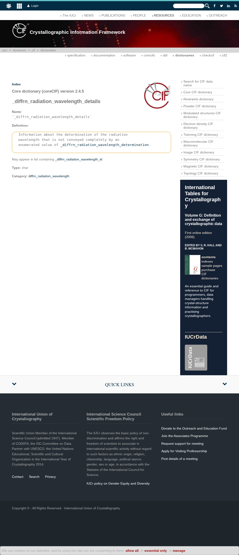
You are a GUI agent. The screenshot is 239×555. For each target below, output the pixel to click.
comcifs (149, 55)
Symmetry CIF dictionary (201, 159)
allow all (132, 550)
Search (34, 477)
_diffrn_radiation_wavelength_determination (104, 145)
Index (16, 84)
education (191, 15)
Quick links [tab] (119, 384)
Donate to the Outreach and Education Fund (194, 428)
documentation (104, 55)
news (89, 15)
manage (179, 550)
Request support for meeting (182, 443)
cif (33, 50)
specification (76, 55)
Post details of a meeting (179, 459)
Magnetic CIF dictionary (200, 166)
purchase (208, 270)
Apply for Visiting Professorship (184, 451)
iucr (4, 50)
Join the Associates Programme (184, 436)
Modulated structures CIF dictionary (202, 115)
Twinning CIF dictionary (200, 134)
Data (196, 337)
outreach (218, 15)
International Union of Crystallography (92, 508)
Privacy (50, 477)
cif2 (224, 55)
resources (164, 15)
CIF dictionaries (209, 276)
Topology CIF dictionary (200, 173)
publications (113, 15)
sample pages (211, 265)
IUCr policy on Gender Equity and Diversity (118, 483)
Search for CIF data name (198, 83)
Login (35, 5)
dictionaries (48, 50)
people (139, 15)
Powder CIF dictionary (199, 106)
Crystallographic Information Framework (77, 32)
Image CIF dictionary (198, 152)
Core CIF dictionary (197, 92)
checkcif (208, 55)
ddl (165, 55)
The (69, 15)
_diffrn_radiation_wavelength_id (78, 159)
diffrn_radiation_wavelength (48, 176)
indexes (207, 261)
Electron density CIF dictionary (198, 125)
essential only (155, 550)
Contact (17, 477)
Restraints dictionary (198, 99)
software (129, 55)
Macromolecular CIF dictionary (198, 143)
